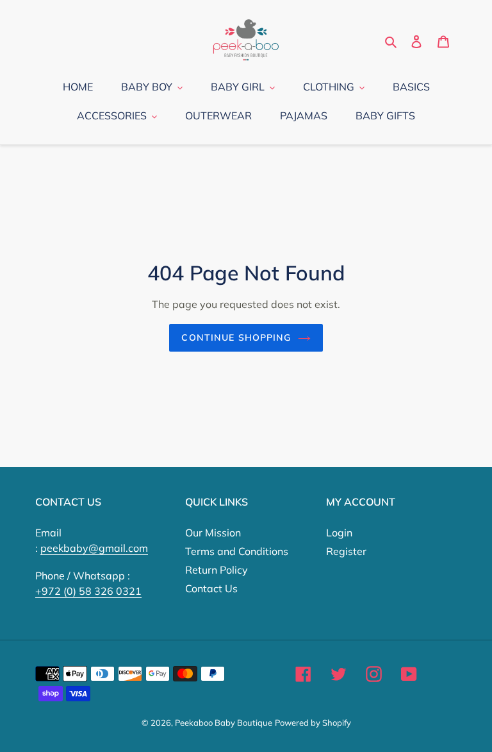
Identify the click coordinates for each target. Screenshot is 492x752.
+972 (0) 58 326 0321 (88, 591)
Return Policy (216, 569)
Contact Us (211, 588)
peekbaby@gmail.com (94, 548)
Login (339, 532)
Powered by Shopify (313, 722)
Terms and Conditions (236, 551)
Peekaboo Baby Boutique (223, 722)
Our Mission (213, 532)
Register (346, 551)
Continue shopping (236, 337)
